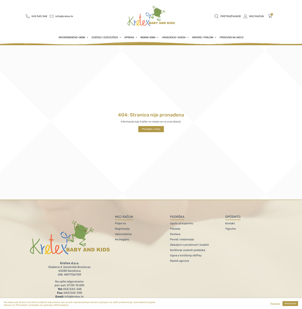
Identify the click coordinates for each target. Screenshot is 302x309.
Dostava (175, 234)
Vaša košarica (123, 234)
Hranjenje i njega (174, 37)
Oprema (129, 37)
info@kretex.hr (69, 296)
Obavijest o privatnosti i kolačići (189, 244)
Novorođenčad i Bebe (72, 37)
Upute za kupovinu (181, 223)
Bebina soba (148, 37)
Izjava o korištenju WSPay (185, 255)
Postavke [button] (275, 303)
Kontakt (230, 223)
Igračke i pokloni (202, 37)
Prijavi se (120, 223)
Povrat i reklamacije (182, 239)
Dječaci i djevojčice (105, 37)
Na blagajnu (122, 239)
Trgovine (230, 228)
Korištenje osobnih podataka (187, 250)
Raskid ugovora (179, 260)
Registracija (122, 228)
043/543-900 (69, 293)
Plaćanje (175, 228)
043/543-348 (69, 289)
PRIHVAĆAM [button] (290, 303)
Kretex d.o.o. (69, 263)
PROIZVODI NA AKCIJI (231, 37)
